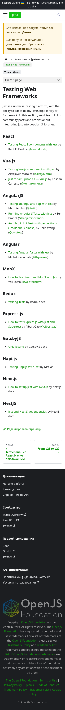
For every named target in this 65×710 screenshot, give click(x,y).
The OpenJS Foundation (21, 680)
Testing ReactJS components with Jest (32, 144)
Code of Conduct (48, 685)
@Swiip (31, 208)
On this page (13, 80)
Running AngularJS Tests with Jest (30, 213)
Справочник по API (16, 495)
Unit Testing (16, 347)
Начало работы (13, 484)
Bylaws (29, 685)
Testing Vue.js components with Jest (31, 169)
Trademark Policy (19, 645)
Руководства (11, 489)
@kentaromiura (31, 183)
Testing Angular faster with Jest (28, 252)
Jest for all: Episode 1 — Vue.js (27, 179)
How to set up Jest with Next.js (28, 387)
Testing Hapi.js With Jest (24, 367)
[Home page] (6, 59)
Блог (6, 546)
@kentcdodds (37, 149)
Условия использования (19, 582)
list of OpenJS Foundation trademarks (30, 654)
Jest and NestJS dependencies (27, 411)
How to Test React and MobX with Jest (33, 277)
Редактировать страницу (24, 429)
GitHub (7, 551)
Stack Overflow (13, 515)
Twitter (7, 526)
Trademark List (47, 645)
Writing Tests (16, 302)
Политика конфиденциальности (24, 577)
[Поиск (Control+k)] (59, 15)
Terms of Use (48, 680)
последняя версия (19, 49)
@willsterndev (31, 282)
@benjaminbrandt (31, 218)
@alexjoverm (42, 174)
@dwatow (15, 232)
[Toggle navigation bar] (5, 14)
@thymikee (40, 257)
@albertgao (49, 326)
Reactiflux (9, 520)
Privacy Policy (13, 685)
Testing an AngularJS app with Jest (30, 204)
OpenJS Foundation (33, 622)
